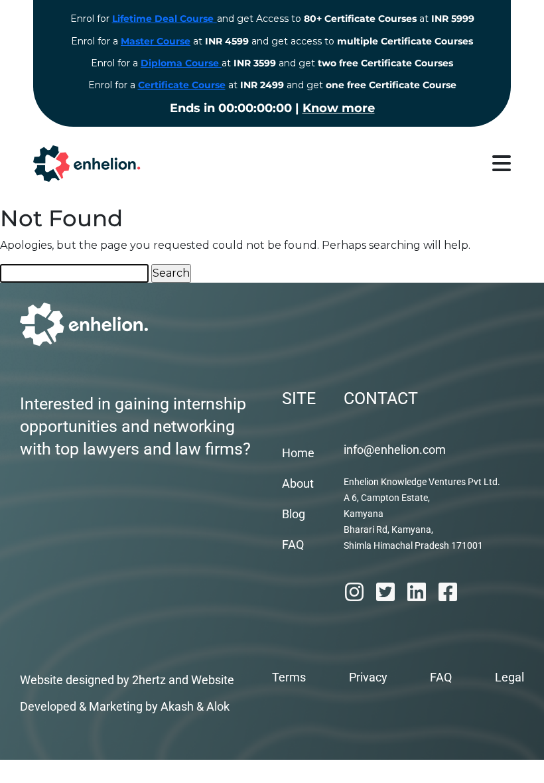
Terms (289, 677)
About (298, 483)
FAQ (293, 544)
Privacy (368, 677)
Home (298, 453)
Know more (339, 108)
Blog (293, 514)
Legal (509, 677)
